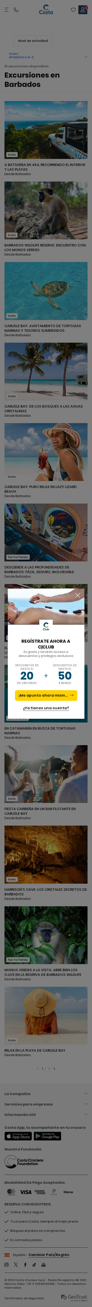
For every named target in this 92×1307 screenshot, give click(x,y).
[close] (77, 595)
